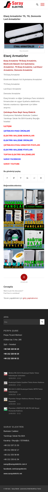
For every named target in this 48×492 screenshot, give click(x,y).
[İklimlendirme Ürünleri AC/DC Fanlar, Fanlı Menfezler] (14, 239)
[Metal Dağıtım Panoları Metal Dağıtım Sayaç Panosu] (34, 239)
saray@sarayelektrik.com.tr (15, 464)
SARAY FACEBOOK (12, 159)
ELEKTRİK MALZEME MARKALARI (19, 136)
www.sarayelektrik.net (13, 474)
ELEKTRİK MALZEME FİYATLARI (18, 150)
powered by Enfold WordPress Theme (30, 488)
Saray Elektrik (15, 488)
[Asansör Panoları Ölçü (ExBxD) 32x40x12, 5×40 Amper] (34, 219)
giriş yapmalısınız (30, 298)
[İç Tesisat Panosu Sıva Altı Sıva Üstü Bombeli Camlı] (34, 199)
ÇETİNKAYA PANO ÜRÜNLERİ (17, 131)
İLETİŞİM (7, 126)
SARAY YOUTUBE (11, 164)
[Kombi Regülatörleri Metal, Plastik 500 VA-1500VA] (14, 258)
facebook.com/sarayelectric (15, 469)
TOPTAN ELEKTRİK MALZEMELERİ (19, 154)
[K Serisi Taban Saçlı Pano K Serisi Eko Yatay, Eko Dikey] (14, 199)
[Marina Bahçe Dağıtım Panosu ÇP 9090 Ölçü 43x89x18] (14, 219)
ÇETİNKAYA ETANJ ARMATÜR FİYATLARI (22, 145)
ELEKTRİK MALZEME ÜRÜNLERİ (18, 140)
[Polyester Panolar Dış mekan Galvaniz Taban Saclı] (34, 258)
